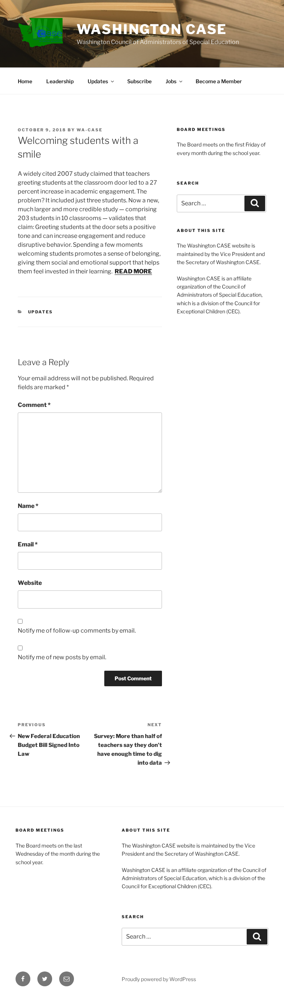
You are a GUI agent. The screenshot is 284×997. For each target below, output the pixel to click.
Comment (34, 404)
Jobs (171, 81)
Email (28, 544)
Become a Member (219, 81)
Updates (98, 81)
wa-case (89, 129)
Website (30, 582)
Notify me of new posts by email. (62, 657)
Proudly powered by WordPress (159, 979)
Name (28, 505)
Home (25, 81)
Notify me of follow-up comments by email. (77, 630)
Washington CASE (152, 29)
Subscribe (139, 81)
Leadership (60, 81)
